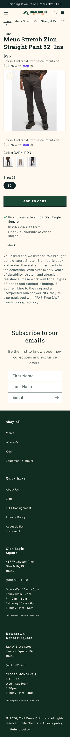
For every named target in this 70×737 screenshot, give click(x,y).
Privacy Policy (16, 517)
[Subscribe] (57, 397)
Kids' (9, 451)
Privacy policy (53, 723)
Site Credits (29, 723)
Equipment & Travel (19, 460)
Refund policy (20, 729)
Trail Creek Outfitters (34, 718)
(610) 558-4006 (17, 580)
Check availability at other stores (29, 234)
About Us (12, 489)
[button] (5, 12)
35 (10, 185)
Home (7, 21)
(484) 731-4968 (17, 665)
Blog (9, 498)
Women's (12, 442)
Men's (10, 433)
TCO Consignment (18, 508)
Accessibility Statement (15, 529)
